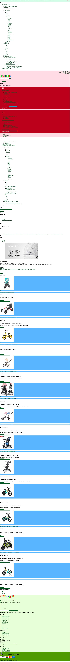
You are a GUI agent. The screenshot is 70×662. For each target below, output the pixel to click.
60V (6, 42)
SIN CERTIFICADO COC (12, 62)
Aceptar (16, 610)
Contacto (67, 73)
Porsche (9, 27)
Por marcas (7, 16)
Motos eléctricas (6, 43)
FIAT (9, 35)
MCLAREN (10, 39)
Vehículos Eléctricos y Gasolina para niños (8, 8)
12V (6, 13)
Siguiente (4, 593)
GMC (9, 38)
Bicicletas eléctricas (9, 63)
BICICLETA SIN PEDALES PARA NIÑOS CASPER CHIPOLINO (9, 344)
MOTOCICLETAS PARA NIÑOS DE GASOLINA (14, 66)
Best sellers (2, 269)
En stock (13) (4, 220)
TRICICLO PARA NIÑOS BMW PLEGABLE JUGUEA (7, 451)
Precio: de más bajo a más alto (21, 269)
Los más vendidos (5, 622)
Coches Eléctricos (7, 10)
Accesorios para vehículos (8, 56)
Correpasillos (6, 7)
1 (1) (3, 241)
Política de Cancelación (5, 132)
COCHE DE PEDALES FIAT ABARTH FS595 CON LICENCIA (8, 317)
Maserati (9, 24)
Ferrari (9, 20)
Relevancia (5, 269)
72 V (7, 54)
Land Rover (10, 28)
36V (6, 47)
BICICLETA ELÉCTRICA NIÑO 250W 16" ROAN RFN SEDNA (9, 526)
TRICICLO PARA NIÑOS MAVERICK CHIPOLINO (7, 292)
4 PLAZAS (8, 40)
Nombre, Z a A (14, 269)
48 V (7, 48)
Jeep (8, 22)
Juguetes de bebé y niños (6, 4)
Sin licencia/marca (10, 175)
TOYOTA (9, 31)
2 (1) (4, 241)
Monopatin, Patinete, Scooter (10, 59)
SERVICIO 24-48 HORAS (6, 68)
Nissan (9, 172)
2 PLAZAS (8, 15)
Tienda (3, 112)
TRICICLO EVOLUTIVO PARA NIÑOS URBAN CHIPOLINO (8, 371)
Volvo (9, 179)
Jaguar (9, 21)
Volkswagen (10, 32)
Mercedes (9, 25)
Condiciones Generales (64, 72)
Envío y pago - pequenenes (6, 619)
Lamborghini (10, 23)
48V (6, 198)
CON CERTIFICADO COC (12, 61)
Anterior (3, 590)
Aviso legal (4, 632)
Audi (9, 19)
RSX (9, 29)
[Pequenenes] (6, 77)
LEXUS (9, 36)
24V (6, 46)
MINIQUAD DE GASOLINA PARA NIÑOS (13, 67)
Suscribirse (12, 610)
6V (6, 12)
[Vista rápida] (0, 290)
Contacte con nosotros (5, 635)
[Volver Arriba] (0, 659)
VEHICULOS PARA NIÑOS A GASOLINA (11, 127)
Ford (8, 163)
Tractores (5, 55)
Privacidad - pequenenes (6, 618)
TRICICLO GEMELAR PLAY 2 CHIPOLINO (6, 424)
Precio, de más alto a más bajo (30, 269)
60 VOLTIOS (8, 41)
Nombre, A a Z (9, 269)
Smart (9, 30)
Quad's (5, 49)
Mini (8, 26)
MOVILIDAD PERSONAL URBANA (10, 57)
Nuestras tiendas (4, 620)
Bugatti (9, 34)
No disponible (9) (9, 220)
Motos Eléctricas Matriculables (10, 64)
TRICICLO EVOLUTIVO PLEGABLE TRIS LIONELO (8, 398)
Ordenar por (2, 267)
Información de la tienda (4, 644)
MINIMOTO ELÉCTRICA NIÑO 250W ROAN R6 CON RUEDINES (9, 552)
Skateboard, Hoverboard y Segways (11, 193)
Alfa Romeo (10, 18)
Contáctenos (4, 623)
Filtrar (1, 273)
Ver (0, 270)
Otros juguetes (6, 118)
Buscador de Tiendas (65, 71)
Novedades (4, 621)
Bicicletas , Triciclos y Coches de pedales (10, 6)
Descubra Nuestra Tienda (6, 209)
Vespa (9, 37)
